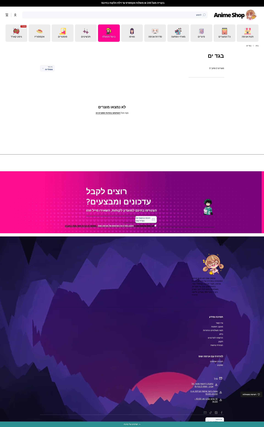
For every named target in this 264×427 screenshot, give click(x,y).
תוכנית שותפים (216, 361)
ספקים (220, 365)
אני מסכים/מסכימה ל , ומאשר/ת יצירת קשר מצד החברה (109, 225)
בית (257, 46)
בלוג (221, 334)
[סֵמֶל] (235, 15)
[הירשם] (138, 219)
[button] (132, 424)
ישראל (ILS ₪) (216, 422)
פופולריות (49, 69)
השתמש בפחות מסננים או (108, 113)
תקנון (220, 341)
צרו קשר (219, 323)
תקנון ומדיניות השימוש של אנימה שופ (115, 225)
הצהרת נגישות (217, 345)
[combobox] (115, 15)
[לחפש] (204, 15)
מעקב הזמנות (217, 326)
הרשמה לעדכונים (215, 337)
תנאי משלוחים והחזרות (213, 330)
